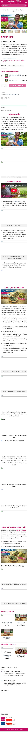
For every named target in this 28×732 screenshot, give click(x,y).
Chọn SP (3, 65)
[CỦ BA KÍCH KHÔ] (21, 650)
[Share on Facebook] (2, 98)
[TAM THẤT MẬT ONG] (21, 617)
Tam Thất (17, 201)
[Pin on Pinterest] (8, 98)
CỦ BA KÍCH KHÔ (21, 655)
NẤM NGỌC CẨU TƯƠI (7, 656)
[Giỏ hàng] (26, 2)
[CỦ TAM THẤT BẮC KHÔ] (7, 617)
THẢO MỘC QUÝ (16, 10)
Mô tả (3, 107)
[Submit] (25, 5)
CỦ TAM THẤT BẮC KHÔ (7, 623)
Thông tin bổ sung (6, 110)
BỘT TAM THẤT (13, 80)
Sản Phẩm (6, 10)
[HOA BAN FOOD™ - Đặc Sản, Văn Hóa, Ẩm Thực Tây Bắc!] (14, 2)
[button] (11, 65)
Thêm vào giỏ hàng (17, 86)
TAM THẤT (8, 94)
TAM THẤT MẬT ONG (21, 623)
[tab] (14, 107)
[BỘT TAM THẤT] (7, 632)
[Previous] (3, 21)
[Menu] (2, 2)
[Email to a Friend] (5, 98)
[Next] (24, 21)
